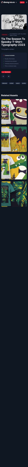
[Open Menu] (26, 2)
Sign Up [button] (22, 2)
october (11, 83)
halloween (4, 83)
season (18, 83)
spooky (24, 83)
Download (7, 72)
